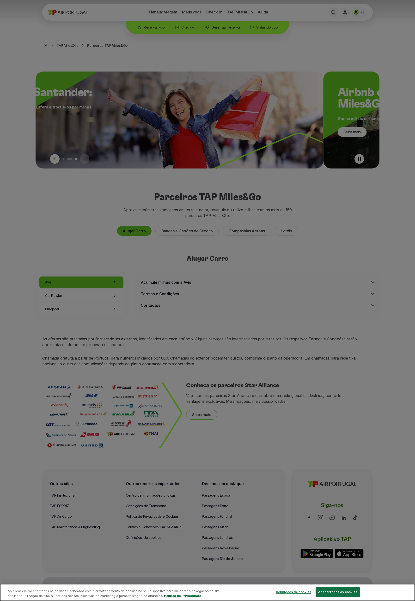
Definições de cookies (293, 592)
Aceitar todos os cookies (337, 592)
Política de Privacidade (182, 596)
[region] (207, 592)
